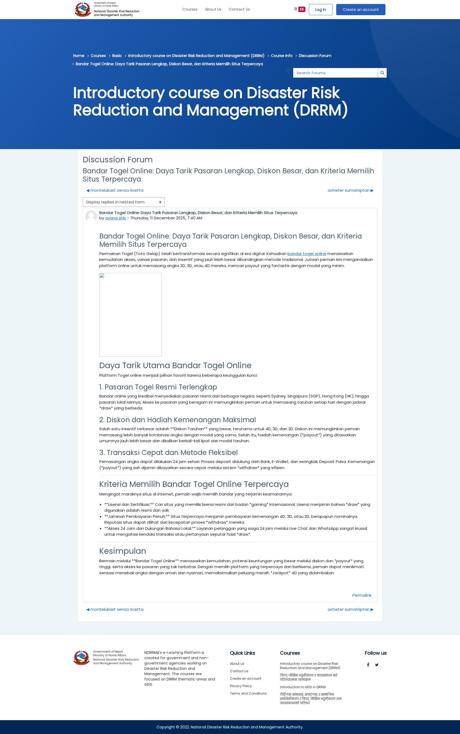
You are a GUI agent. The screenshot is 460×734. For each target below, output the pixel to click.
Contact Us (239, 9)
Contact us (239, 671)
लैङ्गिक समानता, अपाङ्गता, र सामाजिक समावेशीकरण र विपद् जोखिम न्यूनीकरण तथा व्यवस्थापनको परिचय (311, 698)
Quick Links (242, 653)
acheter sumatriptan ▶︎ (351, 190)
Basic (117, 55)
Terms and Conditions (248, 693)
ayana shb (115, 218)
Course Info (282, 55)
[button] (289, 73)
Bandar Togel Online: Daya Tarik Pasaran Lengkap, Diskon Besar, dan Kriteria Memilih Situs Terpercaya (169, 64)
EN (302, 9)
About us (237, 663)
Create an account (361, 9)
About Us (213, 9)
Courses (190, 9)
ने (295, 9)
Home (78, 55)
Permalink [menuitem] (361, 595)
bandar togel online (307, 253)
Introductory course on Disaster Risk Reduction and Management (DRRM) (196, 55)
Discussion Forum (315, 55)
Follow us (376, 653)
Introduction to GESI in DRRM (303, 687)
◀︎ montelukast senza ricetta (114, 190)
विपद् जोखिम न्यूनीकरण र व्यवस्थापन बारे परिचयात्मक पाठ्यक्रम (308, 677)
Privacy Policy (241, 686)
